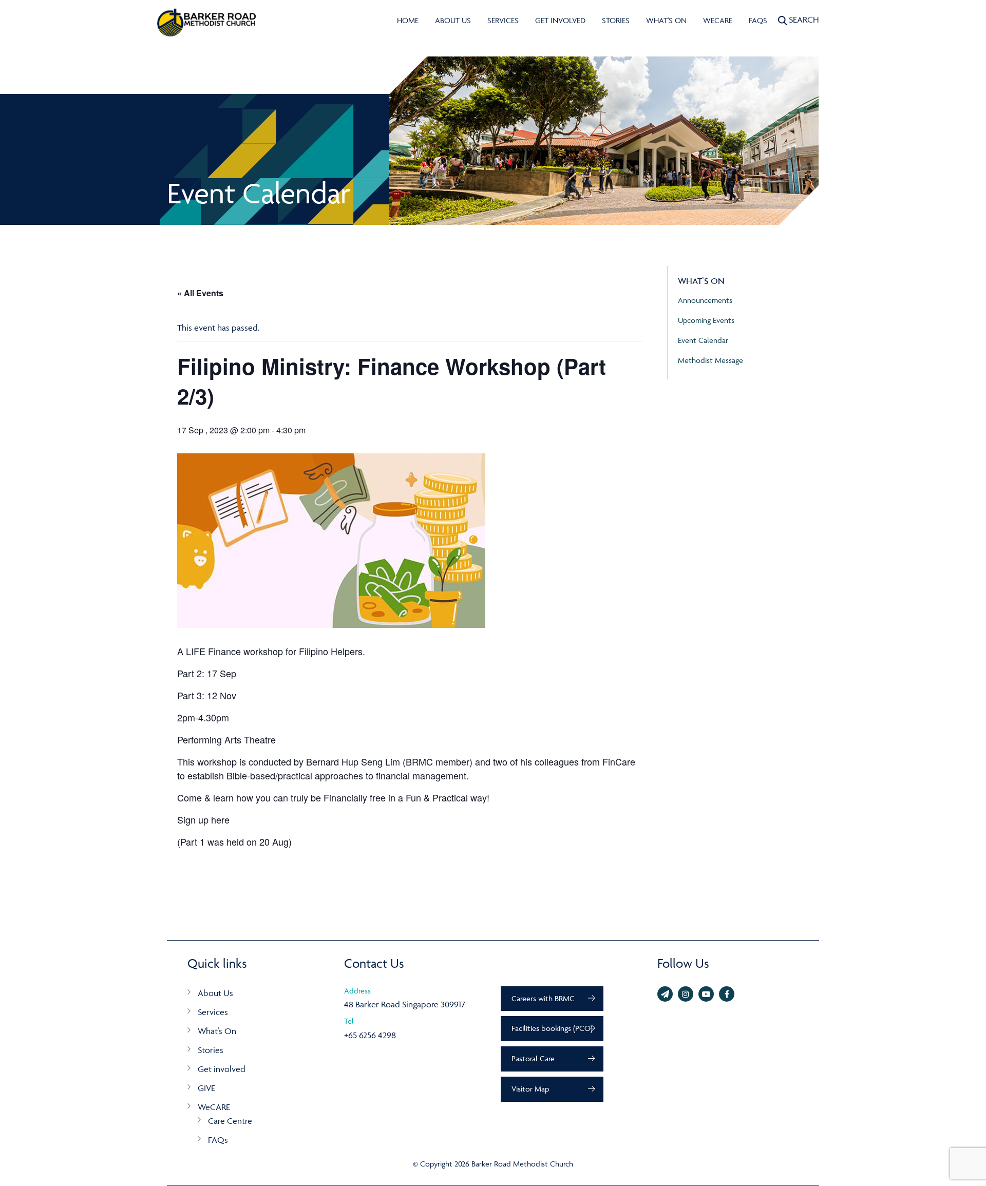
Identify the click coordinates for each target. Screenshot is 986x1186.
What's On (666, 20)
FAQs (758, 20)
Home (408, 20)
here (220, 819)
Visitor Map (530, 1089)
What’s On (217, 1031)
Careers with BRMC (543, 998)
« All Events (200, 293)
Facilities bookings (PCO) (552, 1028)
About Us (453, 20)
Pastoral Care (533, 1058)
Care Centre (230, 1121)
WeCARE (717, 20)
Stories (616, 20)
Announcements (705, 300)
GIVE (206, 1088)
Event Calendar (703, 340)
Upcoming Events (706, 320)
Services (503, 20)
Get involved (560, 20)
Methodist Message (710, 360)
